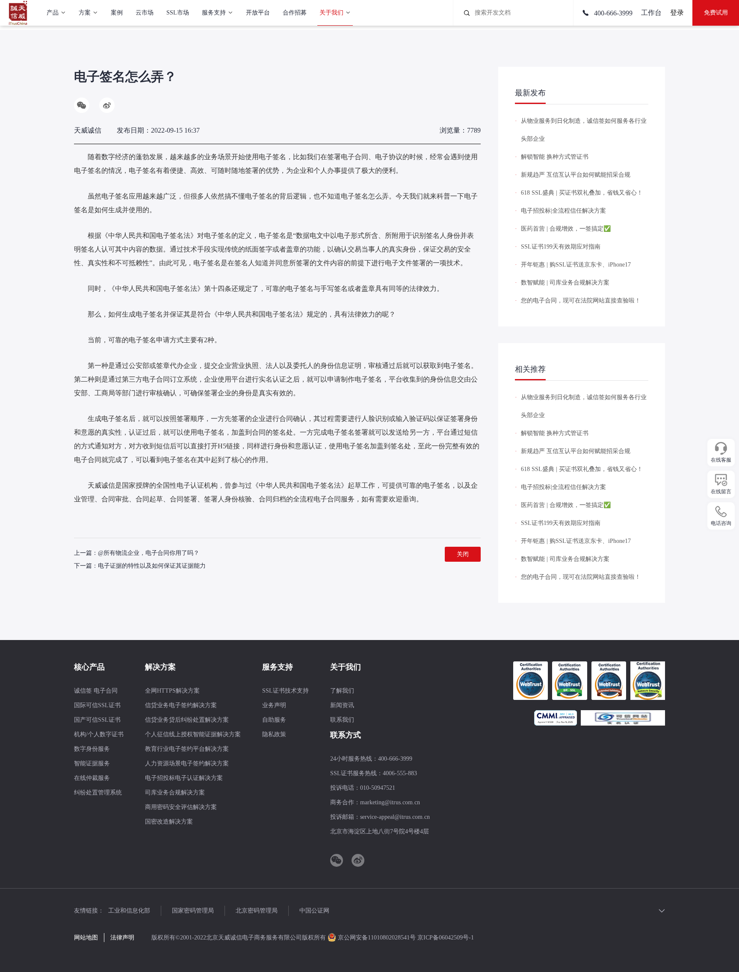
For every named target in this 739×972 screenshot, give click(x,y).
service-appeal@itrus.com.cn (395, 817)
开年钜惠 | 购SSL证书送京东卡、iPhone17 (576, 264)
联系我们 (342, 720)
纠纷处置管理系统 (98, 792)
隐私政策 (274, 734)
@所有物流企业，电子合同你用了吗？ (148, 553)
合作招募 (295, 12)
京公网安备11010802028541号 (376, 937)
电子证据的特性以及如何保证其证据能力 (152, 566)
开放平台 (258, 12)
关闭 (463, 554)
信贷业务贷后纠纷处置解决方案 (187, 720)
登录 (677, 12)
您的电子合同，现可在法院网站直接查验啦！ (581, 300)
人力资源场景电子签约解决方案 (187, 763)
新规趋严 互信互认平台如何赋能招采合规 (575, 175)
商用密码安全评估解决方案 (181, 807)
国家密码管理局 (193, 910)
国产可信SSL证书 (97, 720)
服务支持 (214, 12)
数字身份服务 (92, 749)
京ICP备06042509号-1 (445, 937)
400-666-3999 (612, 13)
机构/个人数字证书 (99, 734)
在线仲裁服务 (92, 778)
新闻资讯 (342, 705)
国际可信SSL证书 (97, 705)
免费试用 (716, 12)
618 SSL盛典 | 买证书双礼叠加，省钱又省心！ (582, 193)
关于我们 (331, 12)
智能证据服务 (92, 763)
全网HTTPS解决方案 (172, 691)
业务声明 (274, 705)
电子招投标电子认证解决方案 (184, 778)
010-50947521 (377, 788)
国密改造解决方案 (169, 821)
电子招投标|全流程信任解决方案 (563, 210)
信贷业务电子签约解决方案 (181, 705)
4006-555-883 (400, 773)
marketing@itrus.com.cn (390, 802)
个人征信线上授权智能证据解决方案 (193, 734)
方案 (85, 12)
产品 (53, 12)
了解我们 (342, 691)
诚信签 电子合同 (96, 691)
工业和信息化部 (129, 910)
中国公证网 (314, 910)
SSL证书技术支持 (285, 691)
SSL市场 (177, 12)
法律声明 (122, 937)
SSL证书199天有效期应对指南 (560, 246)
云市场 (145, 12)
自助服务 (274, 720)
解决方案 (160, 667)
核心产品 (89, 667)
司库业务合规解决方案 (175, 792)
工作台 (651, 12)
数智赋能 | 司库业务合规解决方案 (565, 282)
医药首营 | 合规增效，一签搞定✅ (566, 228)
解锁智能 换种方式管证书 (554, 157)
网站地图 (86, 937)
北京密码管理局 (257, 910)
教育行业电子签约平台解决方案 (187, 749)
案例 (117, 12)
